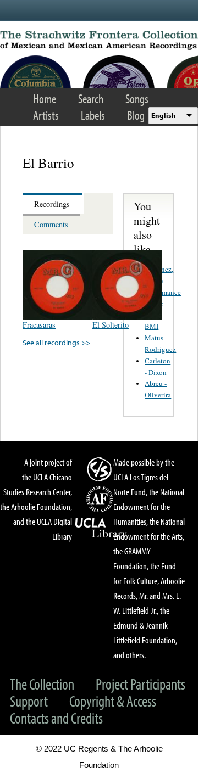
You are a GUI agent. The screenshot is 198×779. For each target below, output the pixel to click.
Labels (93, 115)
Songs (136, 99)
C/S (101, 469)
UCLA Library (101, 528)
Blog (136, 115)
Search (90, 99)
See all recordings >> (56, 342)
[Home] (99, 40)
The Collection (42, 683)
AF (101, 499)
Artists (46, 115)
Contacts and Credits (56, 717)
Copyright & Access (112, 700)
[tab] (53, 203)
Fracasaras (39, 325)
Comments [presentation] (51, 224)
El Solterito (110, 325)
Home (44, 99)
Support (29, 700)
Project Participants (140, 683)
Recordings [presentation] (52, 204)
